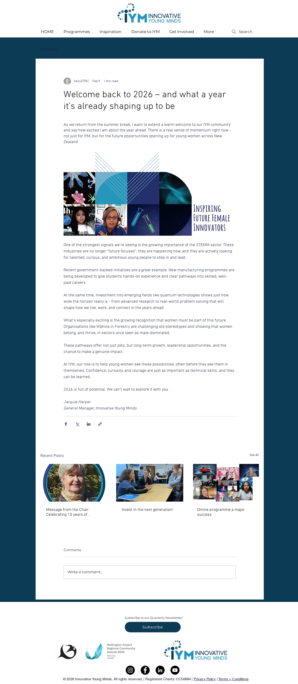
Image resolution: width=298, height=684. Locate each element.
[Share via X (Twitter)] (77, 424)
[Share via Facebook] (66, 424)
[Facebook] (145, 670)
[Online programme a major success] (225, 483)
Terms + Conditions (233, 679)
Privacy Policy (205, 679)
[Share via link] (100, 424)
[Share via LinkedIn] (88, 424)
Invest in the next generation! (147, 509)
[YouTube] (174, 670)
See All (254, 455)
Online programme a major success (221, 512)
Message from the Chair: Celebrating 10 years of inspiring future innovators (70, 512)
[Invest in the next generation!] (149, 483)
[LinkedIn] (160, 670)
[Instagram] (130, 670)
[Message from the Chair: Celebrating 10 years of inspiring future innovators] (74, 483)
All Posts (48, 49)
